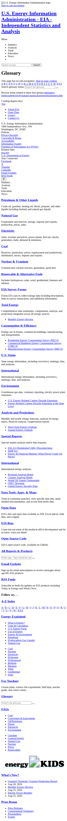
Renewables (14, 750)
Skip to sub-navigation (12, 5)
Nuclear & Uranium (14, 261)
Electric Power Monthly (20, 793)
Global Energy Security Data (23, 486)
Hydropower (14, 660)
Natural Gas (9, 215)
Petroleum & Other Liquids (19, 200)
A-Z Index (8, 601)
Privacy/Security (9, 135)
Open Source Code (13, 538)
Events (11, 817)
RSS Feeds (7, 175)
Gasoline (12, 735)
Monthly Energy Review (20, 319)
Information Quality (11, 143)
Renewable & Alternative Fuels (21, 274)
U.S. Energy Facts (17, 628)
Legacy (11, 115)
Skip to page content (46, 81)
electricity (16, 95)
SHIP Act (13, 451)
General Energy (16, 738)
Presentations (14, 814)
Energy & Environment (20, 634)
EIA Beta (7, 523)
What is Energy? (16, 623)
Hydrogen (13, 657)
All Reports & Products (17, 551)
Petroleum (13, 637)
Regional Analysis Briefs (20, 474)
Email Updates (8, 172)
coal (9, 95)
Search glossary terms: (12, 86)
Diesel (11, 724)
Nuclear (12, 651)
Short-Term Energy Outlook (22, 427)
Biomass (12, 666)
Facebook (6, 161)
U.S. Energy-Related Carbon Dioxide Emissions (33, 400)
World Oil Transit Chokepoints (23, 480)
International (10, 370)
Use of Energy (15, 631)
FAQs (5, 709)
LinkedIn (6, 170)
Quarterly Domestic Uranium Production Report (32, 781)
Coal (4, 246)
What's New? (10, 775)
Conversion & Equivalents (21, 718)
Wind (10, 669)
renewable (57, 95)
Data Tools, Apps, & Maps (19, 492)
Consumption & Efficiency (19, 325)
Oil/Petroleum (15, 721)
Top (3, 104)
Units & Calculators (18, 625)
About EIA (13, 109)
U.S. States (8, 355)
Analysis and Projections (17, 412)
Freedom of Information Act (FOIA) (20, 146)
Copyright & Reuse (11, 138)
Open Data (13, 112)
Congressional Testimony (21, 811)
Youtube (5, 167)
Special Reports (11, 436)
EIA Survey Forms (13, 289)
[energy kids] (33, 768)
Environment (10, 386)
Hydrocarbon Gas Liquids (21, 640)
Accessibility (7, 141)
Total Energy (10, 305)
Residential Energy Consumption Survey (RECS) (33, 340)
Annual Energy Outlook (20, 430)
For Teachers (10, 681)
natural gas (27, 95)
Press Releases (15, 808)
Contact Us (13, 118)
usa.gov (5, 152)
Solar (10, 674)
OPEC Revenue (16, 483)
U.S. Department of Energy (15, 155)
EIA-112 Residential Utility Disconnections (30, 448)
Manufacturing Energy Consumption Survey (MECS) (35, 349)
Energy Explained (13, 616)
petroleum (46, 95)
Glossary (7, 696)
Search (36, 65)
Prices (11, 747)
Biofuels (12, 663)
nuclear (37, 95)
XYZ (59, 83)
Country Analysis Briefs (20, 477)
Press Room (9, 802)
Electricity (8, 231)
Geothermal (14, 671)
